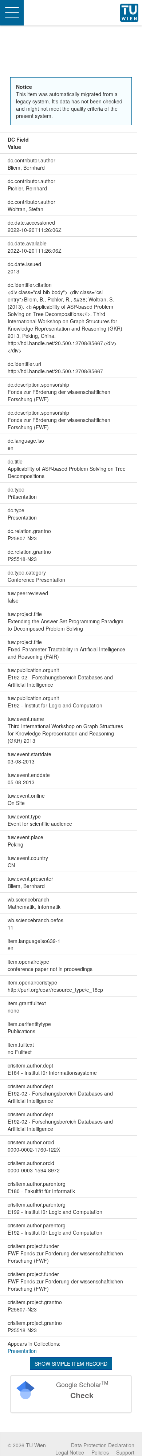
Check (82, 1395)
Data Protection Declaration (102, 1445)
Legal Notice (69, 1452)
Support (125, 1452)
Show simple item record (71, 1363)
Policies (100, 1452)
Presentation (22, 1350)
